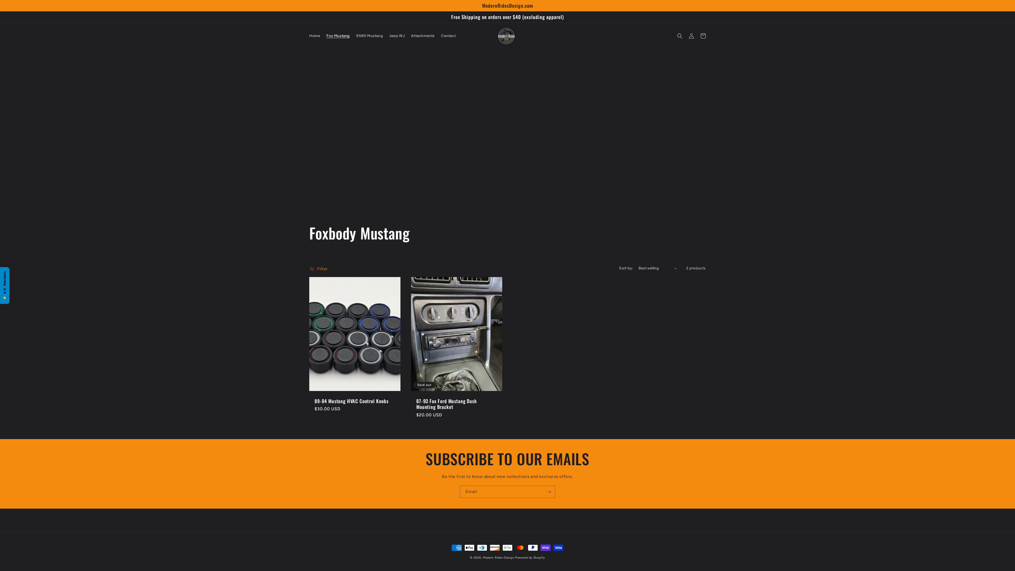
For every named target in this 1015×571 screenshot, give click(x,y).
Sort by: (626, 268)
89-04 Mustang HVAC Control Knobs (352, 401)
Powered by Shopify (530, 557)
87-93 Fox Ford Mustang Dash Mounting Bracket (446, 404)
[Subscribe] (549, 492)
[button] (680, 36)
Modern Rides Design (498, 557)
